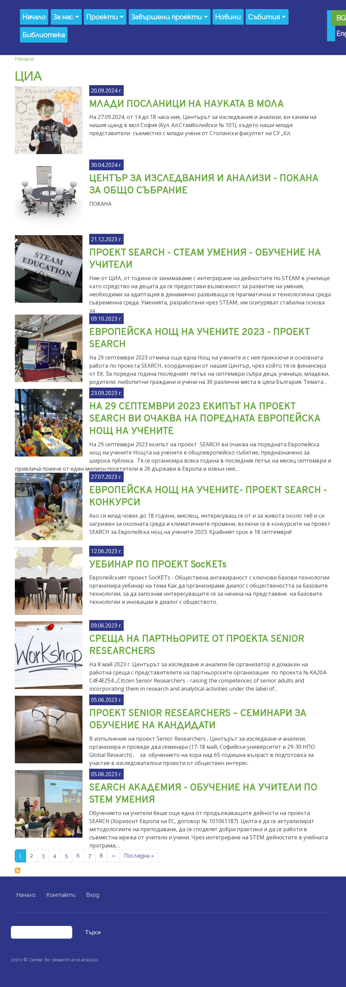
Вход (92, 895)
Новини (228, 17)
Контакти (60, 895)
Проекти (102, 17)
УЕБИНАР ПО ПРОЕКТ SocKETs (157, 565)
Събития (264, 17)
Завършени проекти (166, 17)
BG (341, 18)
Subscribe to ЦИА (17, 870)
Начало (34, 17)
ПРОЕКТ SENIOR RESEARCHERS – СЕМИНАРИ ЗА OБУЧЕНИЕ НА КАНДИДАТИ (197, 720)
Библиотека (44, 35)
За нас (63, 17)
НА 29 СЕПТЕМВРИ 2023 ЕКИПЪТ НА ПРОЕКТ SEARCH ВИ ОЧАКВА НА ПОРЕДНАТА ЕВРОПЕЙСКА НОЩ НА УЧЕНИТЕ (205, 419)
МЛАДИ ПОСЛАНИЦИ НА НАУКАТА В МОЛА (186, 104)
